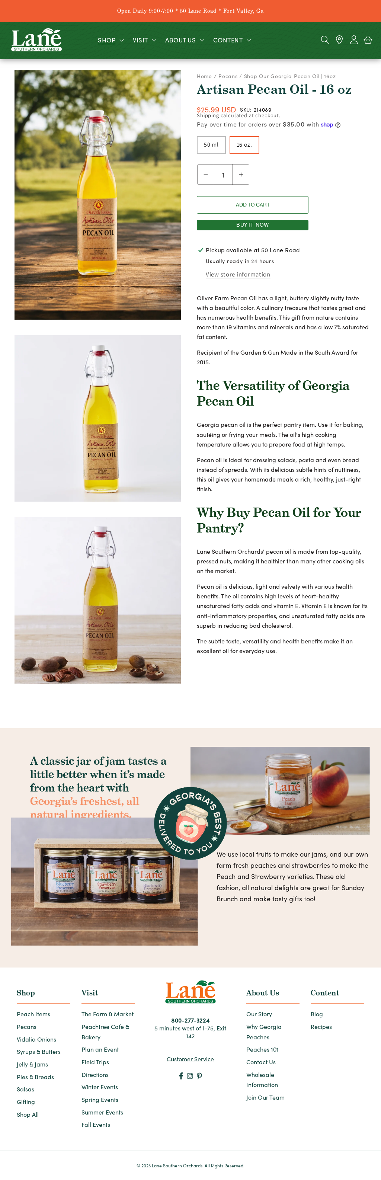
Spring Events (99, 1099)
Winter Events (99, 1087)
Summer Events (102, 1112)
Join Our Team (265, 1097)
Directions (95, 1074)
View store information (238, 274)
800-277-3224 (190, 1020)
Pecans (227, 76)
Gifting (26, 1102)
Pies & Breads (35, 1077)
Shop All (28, 1114)
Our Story (259, 1014)
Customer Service (190, 1059)
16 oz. (244, 144)
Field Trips (95, 1062)
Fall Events (95, 1124)
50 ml (211, 144)
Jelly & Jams (32, 1064)
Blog (317, 1014)
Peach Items (33, 1014)
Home (205, 76)
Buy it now (252, 224)
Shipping (208, 115)
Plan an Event (100, 1049)
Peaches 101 (262, 1049)
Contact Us (261, 1062)
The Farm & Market (107, 1014)
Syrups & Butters (39, 1051)
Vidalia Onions (36, 1039)
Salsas (25, 1089)
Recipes (321, 1026)
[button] (110, 40)
